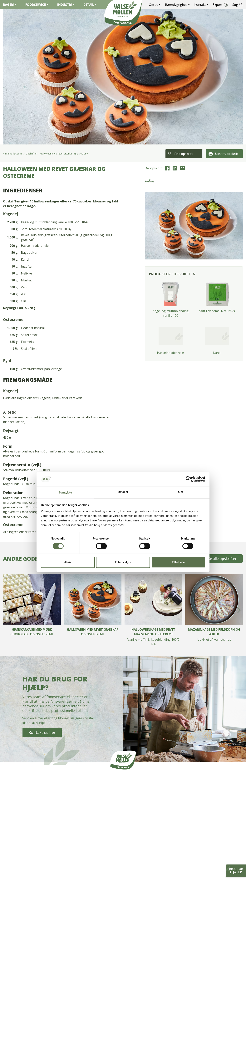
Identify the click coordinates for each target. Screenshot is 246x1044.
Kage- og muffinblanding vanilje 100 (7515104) (54, 222)
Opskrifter (31, 153)
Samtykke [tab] (65, 492)
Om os (153, 5)
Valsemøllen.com (12, 153)
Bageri (8, 5)
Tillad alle (178, 562)
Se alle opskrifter (222, 558)
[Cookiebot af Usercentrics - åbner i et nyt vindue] (188, 479)
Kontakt (200, 5)
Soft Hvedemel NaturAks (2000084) (46, 229)
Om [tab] (180, 491)
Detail (88, 5)
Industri (64, 5)
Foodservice (35, 5)
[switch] (101, 546)
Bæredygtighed (176, 5)
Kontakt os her (42, 732)
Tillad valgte (123, 562)
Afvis (67, 562)
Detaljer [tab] (123, 491)
